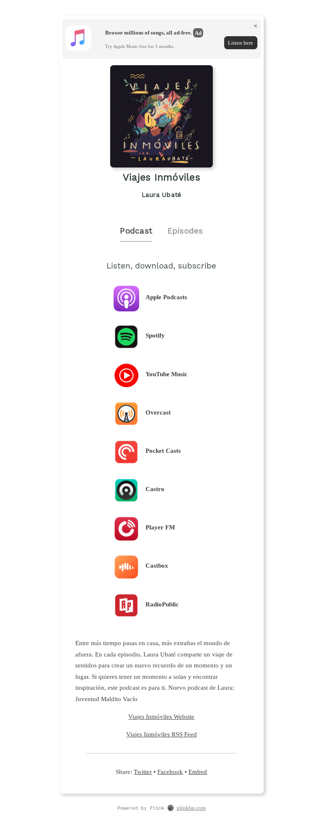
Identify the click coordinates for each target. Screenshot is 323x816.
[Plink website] (170, 809)
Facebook (170, 771)
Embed (197, 771)
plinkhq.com (191, 808)
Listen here (240, 43)
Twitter (143, 771)
